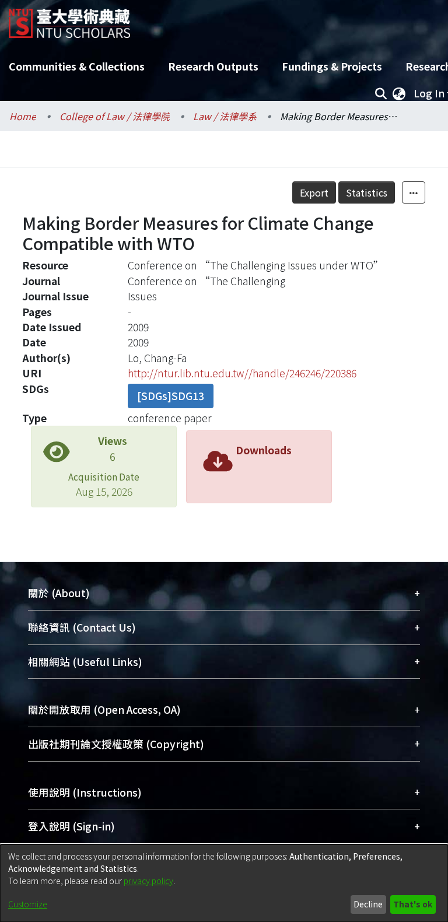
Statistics (366, 192)
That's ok (412, 904)
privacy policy (148, 880)
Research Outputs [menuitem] (213, 66)
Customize (27, 904)
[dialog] (224, 883)
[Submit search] (380, 93)
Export (314, 192)
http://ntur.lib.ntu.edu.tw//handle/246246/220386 (242, 373)
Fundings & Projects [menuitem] (332, 66)
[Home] (69, 19)
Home (22, 116)
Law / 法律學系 (225, 116)
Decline (368, 904)
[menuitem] (399, 93)
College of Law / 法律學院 (115, 116)
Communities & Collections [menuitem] (77, 66)
